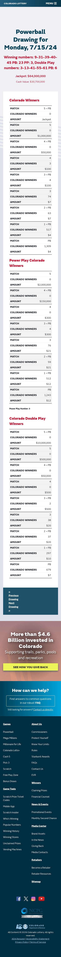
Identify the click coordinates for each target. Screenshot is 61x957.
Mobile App (8, 806)
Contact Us (37, 769)
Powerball (8, 732)
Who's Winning (10, 818)
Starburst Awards (41, 756)
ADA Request (18, 938)
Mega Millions (10, 738)
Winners (36, 782)
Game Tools (9, 789)
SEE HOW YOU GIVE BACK (30, 667)
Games (7, 724)
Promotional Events (42, 812)
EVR (34, 775)
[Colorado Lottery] (15, 3)
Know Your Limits (40, 744)
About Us (37, 724)
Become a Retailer (41, 867)
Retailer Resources (41, 873)
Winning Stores (11, 837)
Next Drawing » (13, 606)
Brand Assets (38, 833)
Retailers (37, 860)
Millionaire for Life (12, 744)
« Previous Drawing (14, 595)
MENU (49, 3)
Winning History (11, 831)
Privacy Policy (21, 942)
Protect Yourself (40, 738)
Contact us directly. (43, 709)
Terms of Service (38, 942)
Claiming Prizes (39, 790)
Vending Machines (12, 849)
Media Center (39, 826)
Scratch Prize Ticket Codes (13, 798)
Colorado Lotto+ (11, 750)
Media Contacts (40, 852)
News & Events (40, 804)
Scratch (7, 769)
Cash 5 (6, 756)
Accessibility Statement (37, 938)
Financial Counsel (40, 796)
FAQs (34, 762)
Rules (34, 750)
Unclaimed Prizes (12, 843)
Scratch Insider (11, 812)
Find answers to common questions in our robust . (30, 701)
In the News (38, 840)
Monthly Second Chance (44, 818)
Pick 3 (6, 762)
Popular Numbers (12, 824)
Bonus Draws (9, 781)
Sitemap (36, 881)
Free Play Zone (10, 775)
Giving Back (38, 846)
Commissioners (39, 732)
